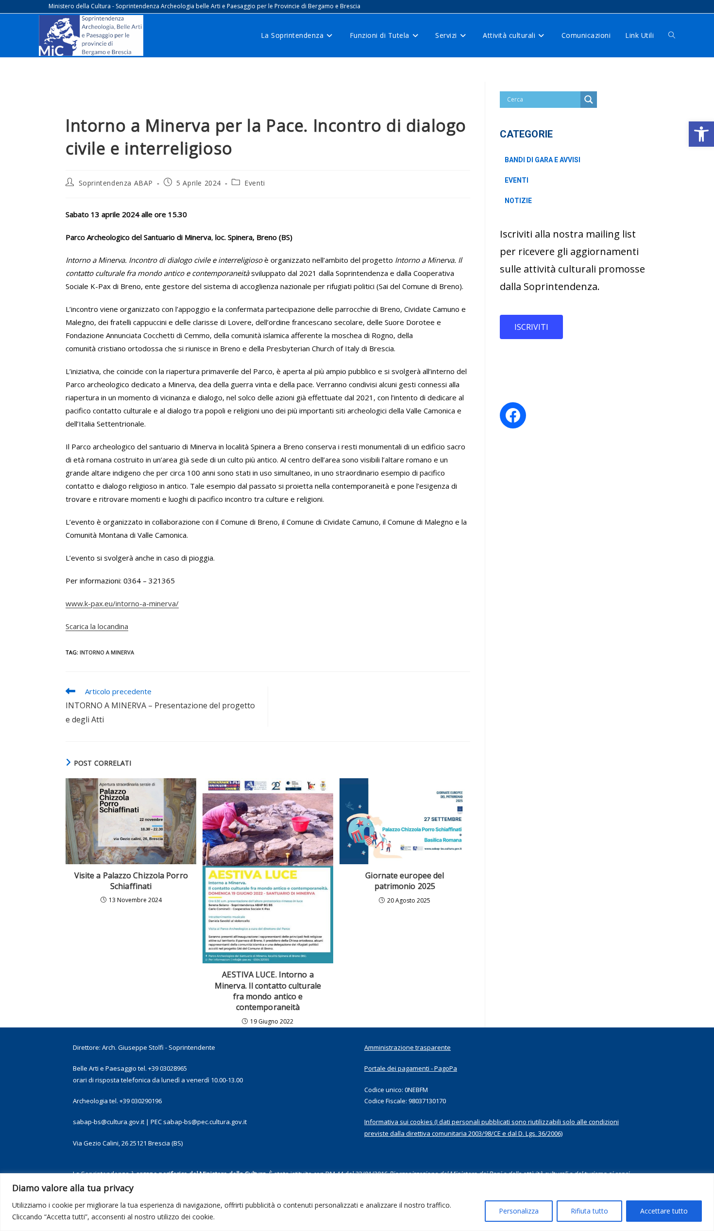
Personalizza (519, 1210)
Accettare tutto (664, 1210)
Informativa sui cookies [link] (398, 1121)
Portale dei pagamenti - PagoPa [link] (410, 1068)
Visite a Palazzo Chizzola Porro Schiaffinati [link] (131, 880)
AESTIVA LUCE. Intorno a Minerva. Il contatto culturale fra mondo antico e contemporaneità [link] (268, 990)
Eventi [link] (254, 183)
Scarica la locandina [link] (97, 626)
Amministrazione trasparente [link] (407, 1047)
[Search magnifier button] (588, 99)
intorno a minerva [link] (107, 652)
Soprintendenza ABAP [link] (116, 183)
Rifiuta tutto (589, 1210)
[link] (701, 134)
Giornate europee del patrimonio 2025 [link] (404, 880)
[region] (357, 1202)
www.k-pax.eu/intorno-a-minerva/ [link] (122, 603)
